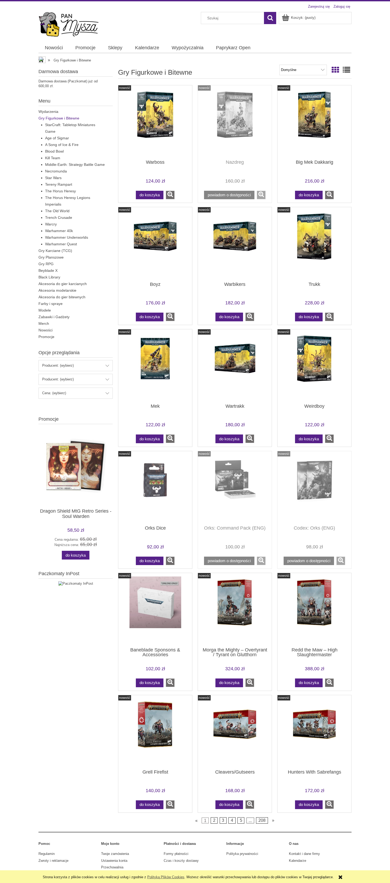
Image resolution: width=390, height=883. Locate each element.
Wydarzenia (48, 111)
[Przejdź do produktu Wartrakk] (234, 366)
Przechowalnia (112, 867)
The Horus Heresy (60, 191)
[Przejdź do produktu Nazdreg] (234, 122)
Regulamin (46, 854)
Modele (44, 310)
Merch (43, 323)
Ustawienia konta (114, 861)
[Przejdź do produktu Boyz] (155, 244)
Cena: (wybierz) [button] (54, 393)
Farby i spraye (50, 303)
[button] (170, 195)
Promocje (46, 337)
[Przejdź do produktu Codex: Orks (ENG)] (314, 488)
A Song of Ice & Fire (62, 145)
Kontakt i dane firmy (304, 854)
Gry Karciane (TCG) (55, 251)
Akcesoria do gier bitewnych (61, 297)
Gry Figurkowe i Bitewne (58, 118)
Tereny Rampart (58, 184)
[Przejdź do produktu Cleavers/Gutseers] (234, 732)
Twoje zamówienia (115, 854)
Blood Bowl (54, 151)
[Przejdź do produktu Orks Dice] (155, 488)
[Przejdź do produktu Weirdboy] (314, 366)
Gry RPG (46, 264)
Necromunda (56, 171)
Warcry (51, 224)
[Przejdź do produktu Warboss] (155, 122)
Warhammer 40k (59, 231)
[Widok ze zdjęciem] (335, 70)
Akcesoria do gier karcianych (62, 284)
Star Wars (53, 178)
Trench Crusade (58, 217)
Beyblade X (48, 270)
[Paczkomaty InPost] (75, 583)
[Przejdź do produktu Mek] (155, 366)
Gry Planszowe (51, 257)
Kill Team (52, 158)
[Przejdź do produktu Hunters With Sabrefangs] (314, 732)
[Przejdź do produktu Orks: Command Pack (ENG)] (234, 488)
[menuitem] (53, 48)
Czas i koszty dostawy (181, 861)
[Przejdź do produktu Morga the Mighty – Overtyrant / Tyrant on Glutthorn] (234, 609)
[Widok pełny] (346, 70)
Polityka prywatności (242, 854)
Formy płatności (176, 854)
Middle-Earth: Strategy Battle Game (75, 164)
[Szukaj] (270, 18)
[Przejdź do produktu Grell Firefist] (155, 732)
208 (262, 820)
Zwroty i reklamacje (53, 861)
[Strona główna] (68, 24)
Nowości (45, 330)
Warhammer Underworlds (66, 237)
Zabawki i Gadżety (54, 317)
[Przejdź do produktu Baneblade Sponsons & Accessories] (155, 609)
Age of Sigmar (57, 138)
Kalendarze (297, 861)
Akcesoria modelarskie (57, 290)
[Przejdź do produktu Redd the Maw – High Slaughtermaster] (314, 609)
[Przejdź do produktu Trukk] (314, 244)
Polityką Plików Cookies (165, 877)
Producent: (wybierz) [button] (58, 365)
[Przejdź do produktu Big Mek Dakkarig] (314, 122)
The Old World (57, 211)
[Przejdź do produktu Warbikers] (234, 244)
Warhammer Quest (61, 244)
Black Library (49, 277)
